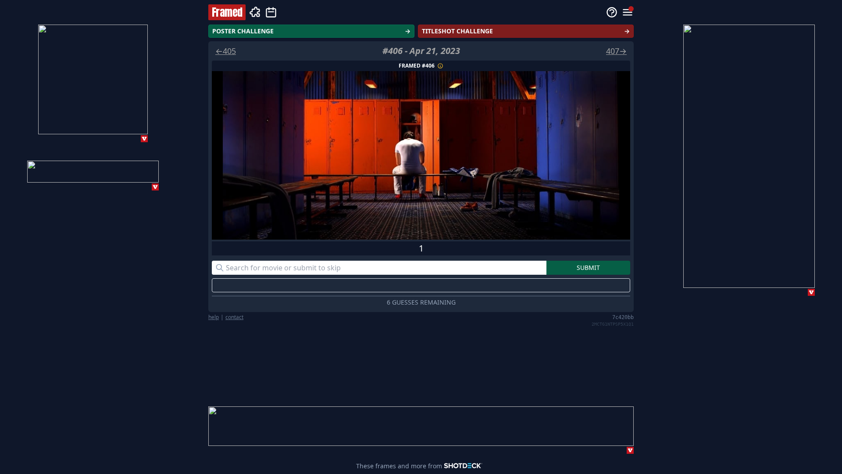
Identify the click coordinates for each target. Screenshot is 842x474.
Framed (227, 12)
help (213, 317)
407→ (616, 51)
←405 (225, 51)
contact (234, 317)
